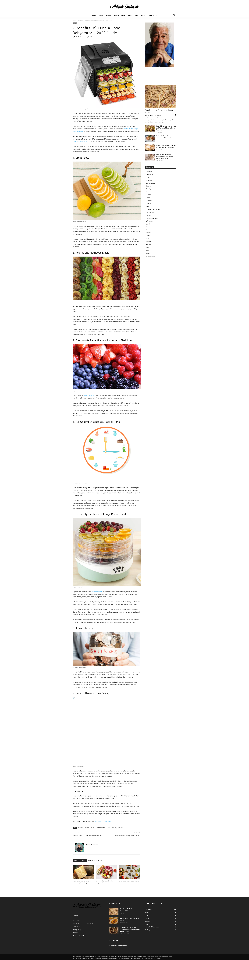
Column (148, 186)
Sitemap (75, 932)
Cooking (148, 189)
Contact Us (153, 15)
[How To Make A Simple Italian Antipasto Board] (106, 872)
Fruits (108, 827)
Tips (136, 15)
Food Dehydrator (100, 827)
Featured (149, 200)
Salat (130, 15)
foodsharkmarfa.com (80, 141)
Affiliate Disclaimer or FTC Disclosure (84, 924)
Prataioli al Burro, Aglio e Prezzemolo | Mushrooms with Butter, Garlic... (130, 929)
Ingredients (150, 212)
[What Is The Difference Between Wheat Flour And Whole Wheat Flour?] (150, 157)
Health (143, 15)
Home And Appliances (153, 209)
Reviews (148, 241)
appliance (80, 827)
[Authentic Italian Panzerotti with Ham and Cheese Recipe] (150, 138)
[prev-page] (74, 887)
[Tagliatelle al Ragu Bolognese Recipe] (113, 920)
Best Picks (149, 171)
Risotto (148, 244)
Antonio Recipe (149, 115)
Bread (101, 15)
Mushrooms (150, 227)
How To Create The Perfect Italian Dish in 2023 (88, 836)
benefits (87, 827)
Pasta (116, 15)
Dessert (109, 15)
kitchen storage (97, 592)
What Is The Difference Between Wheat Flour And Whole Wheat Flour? (164, 156)
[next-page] (77, 887)
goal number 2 (89, 395)
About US (76, 921)
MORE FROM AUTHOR (95, 861)
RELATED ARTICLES (80, 861)
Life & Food (149, 221)
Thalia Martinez (78, 37)
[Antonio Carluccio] (124, 7)
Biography (149, 174)
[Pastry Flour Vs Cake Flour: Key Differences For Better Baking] (150, 147)
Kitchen (80, 20)
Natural (148, 230)
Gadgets (148, 203)
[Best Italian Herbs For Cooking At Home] (129, 872)
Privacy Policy (77, 930)
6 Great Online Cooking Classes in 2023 (127, 836)
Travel (148, 253)
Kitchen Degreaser (152, 218)
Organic (148, 233)
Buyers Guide (150, 183)
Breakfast (149, 180)
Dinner (148, 195)
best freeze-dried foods (103, 821)
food (92, 827)
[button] (174, 15)
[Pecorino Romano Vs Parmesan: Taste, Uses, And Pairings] (83, 872)
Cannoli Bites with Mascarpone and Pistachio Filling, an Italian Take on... (166, 128)
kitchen (114, 827)
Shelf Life (120, 827)
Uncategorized (151, 256)
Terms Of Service (78, 935)
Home (94, 15)
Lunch (148, 224)
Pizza (123, 15)
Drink (148, 198)
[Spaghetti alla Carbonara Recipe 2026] (160, 96)
